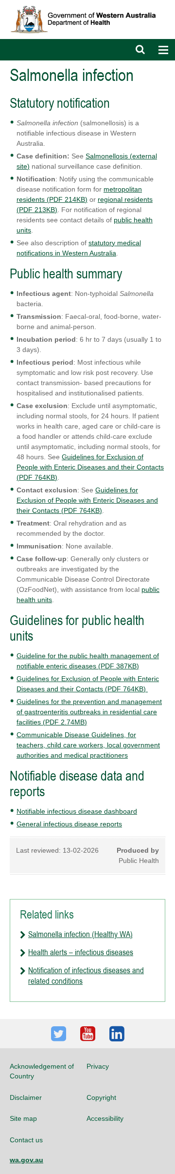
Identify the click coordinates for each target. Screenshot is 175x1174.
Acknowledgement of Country (42, 1071)
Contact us (26, 1140)
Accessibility (105, 1118)
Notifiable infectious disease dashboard (77, 811)
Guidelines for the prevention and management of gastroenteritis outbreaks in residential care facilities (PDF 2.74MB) (89, 712)
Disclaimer (26, 1097)
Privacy (98, 1066)
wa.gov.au (26, 1160)
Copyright (101, 1097)
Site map (23, 1118)
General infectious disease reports (69, 824)
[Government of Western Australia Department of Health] (87, 4)
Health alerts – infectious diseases (80, 952)
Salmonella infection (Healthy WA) (80, 934)
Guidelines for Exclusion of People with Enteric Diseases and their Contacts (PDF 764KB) (90, 467)
